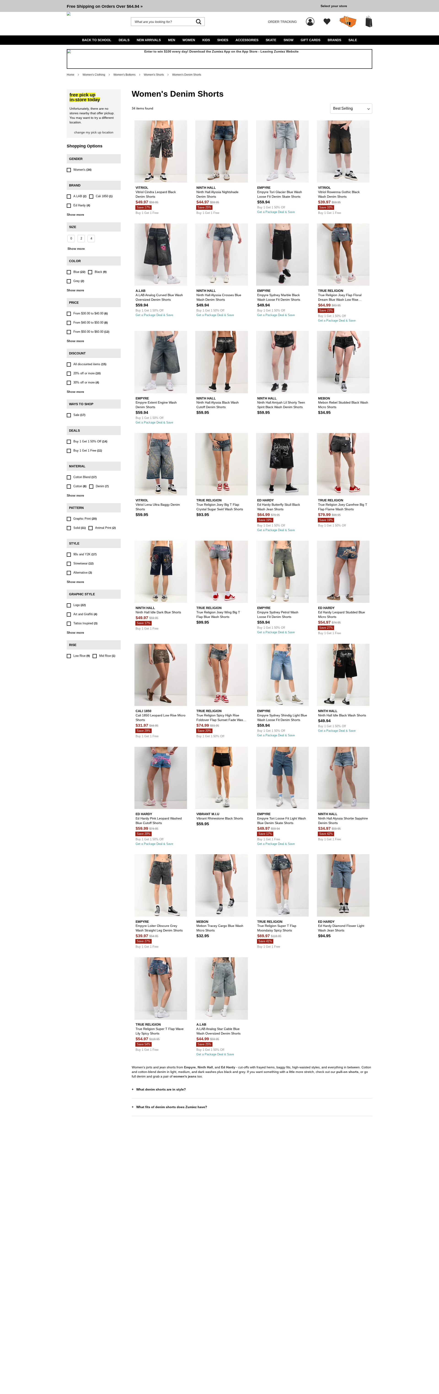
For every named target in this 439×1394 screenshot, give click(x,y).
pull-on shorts (347, 1072)
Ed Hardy (228, 1067)
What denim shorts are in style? (161, 1089)
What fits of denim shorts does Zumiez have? (171, 1107)
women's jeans (184, 1076)
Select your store (334, 6)
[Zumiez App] (219, 59)
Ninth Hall (205, 1067)
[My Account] (310, 19)
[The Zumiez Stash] (348, 21)
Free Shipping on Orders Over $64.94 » (105, 6)
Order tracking (282, 22)
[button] (192, 6)
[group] (192, 6)
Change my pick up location (93, 132)
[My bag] (369, 22)
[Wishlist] (327, 21)
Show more (75, 214)
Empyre (190, 1067)
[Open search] (198, 21)
